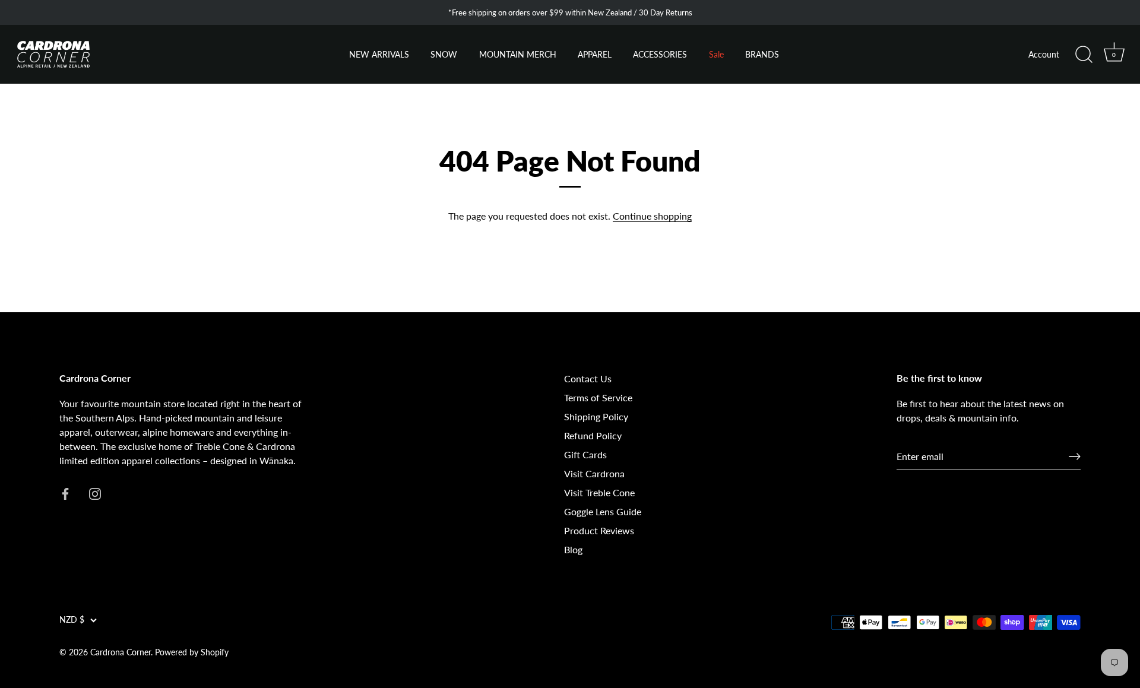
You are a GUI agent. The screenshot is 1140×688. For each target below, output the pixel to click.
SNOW (443, 54)
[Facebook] (65, 492)
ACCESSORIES (660, 54)
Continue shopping (652, 215)
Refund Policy (593, 435)
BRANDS (762, 54)
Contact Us (588, 378)
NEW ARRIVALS (379, 54)
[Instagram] (95, 492)
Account (1043, 54)
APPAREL (595, 54)
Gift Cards (585, 454)
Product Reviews (599, 530)
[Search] (1084, 55)
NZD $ (71, 619)
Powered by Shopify (192, 652)
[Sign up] (1075, 456)
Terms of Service (598, 397)
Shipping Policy (596, 416)
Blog (573, 549)
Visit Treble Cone (599, 492)
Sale (716, 54)
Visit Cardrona (594, 473)
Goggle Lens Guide (602, 511)
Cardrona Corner (120, 652)
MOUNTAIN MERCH (517, 54)
